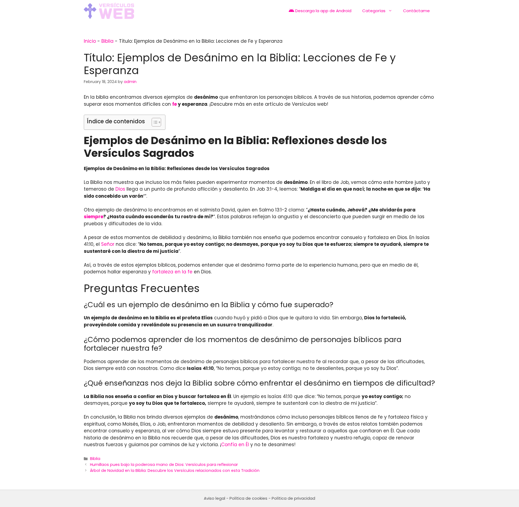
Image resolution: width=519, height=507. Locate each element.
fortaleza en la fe (172, 272)
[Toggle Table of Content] (154, 122)
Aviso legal (214, 498)
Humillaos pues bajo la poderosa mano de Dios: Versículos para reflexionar (164, 464)
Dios (120, 189)
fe (174, 104)
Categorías (373, 11)
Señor (107, 244)
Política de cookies (248, 498)
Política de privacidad (293, 498)
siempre (93, 216)
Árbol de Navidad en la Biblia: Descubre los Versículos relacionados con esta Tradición (175, 470)
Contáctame (416, 11)
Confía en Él (235, 444)
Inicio (90, 41)
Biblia (107, 41)
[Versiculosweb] (109, 11)
